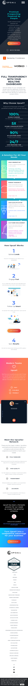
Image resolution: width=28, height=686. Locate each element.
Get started (14, 330)
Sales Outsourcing (14, 615)
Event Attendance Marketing (14, 640)
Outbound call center (14, 607)
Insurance (15, 577)
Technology (11, 168)
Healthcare (14, 592)
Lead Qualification (14, 617)
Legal (15, 574)
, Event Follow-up (17, 232)
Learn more (15, 684)
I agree (22, 684)
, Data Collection (21, 190)
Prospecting (14, 660)
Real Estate (14, 572)
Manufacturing (14, 587)
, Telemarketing (17, 171)
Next (26, 66)
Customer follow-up (14, 650)
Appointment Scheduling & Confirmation (14, 630)
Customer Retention (14, 635)
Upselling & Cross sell (14, 655)
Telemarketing (14, 610)
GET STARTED (14, 43)
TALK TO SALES (14, 541)
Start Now (11, 175)
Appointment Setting (14, 605)
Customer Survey (14, 645)
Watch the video (15, 50)
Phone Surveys (14, 627)
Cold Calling (14, 602)
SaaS (15, 582)
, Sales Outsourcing (18, 173)
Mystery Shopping (14, 632)
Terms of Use (14, 676)
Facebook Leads (12, 210)
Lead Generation (14, 612)
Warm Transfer (14, 658)
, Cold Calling (17, 168)
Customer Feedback (13, 230)
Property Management (14, 597)
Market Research (12, 189)
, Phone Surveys (20, 189)
